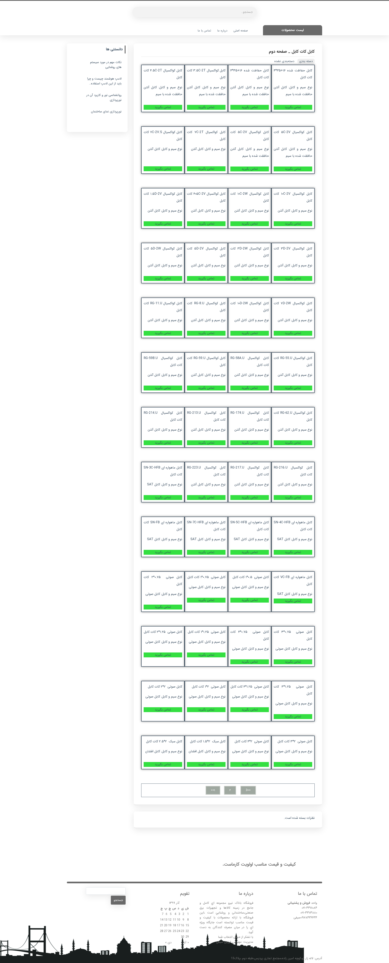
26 (169, 931)
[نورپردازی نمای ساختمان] (78, 115)
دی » (168, 942)
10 (178, 919)
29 (187, 936)
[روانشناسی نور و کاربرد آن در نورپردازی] (78, 99)
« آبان (185, 942)
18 (174, 925)
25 (174, 931)
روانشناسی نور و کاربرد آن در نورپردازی (104, 97)
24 (178, 931)
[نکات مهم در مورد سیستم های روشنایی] (78, 66)
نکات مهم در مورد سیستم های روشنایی (106, 65)
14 (161, 919)
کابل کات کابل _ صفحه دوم (292, 51)
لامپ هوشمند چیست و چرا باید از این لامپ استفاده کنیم (104, 81)
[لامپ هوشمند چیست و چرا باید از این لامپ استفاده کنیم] (78, 82)
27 (165, 931)
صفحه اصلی (240, 30)
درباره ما (222, 30)
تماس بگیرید (293, 107)
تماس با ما (204, 30)
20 (165, 925)
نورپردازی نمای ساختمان (106, 111)
